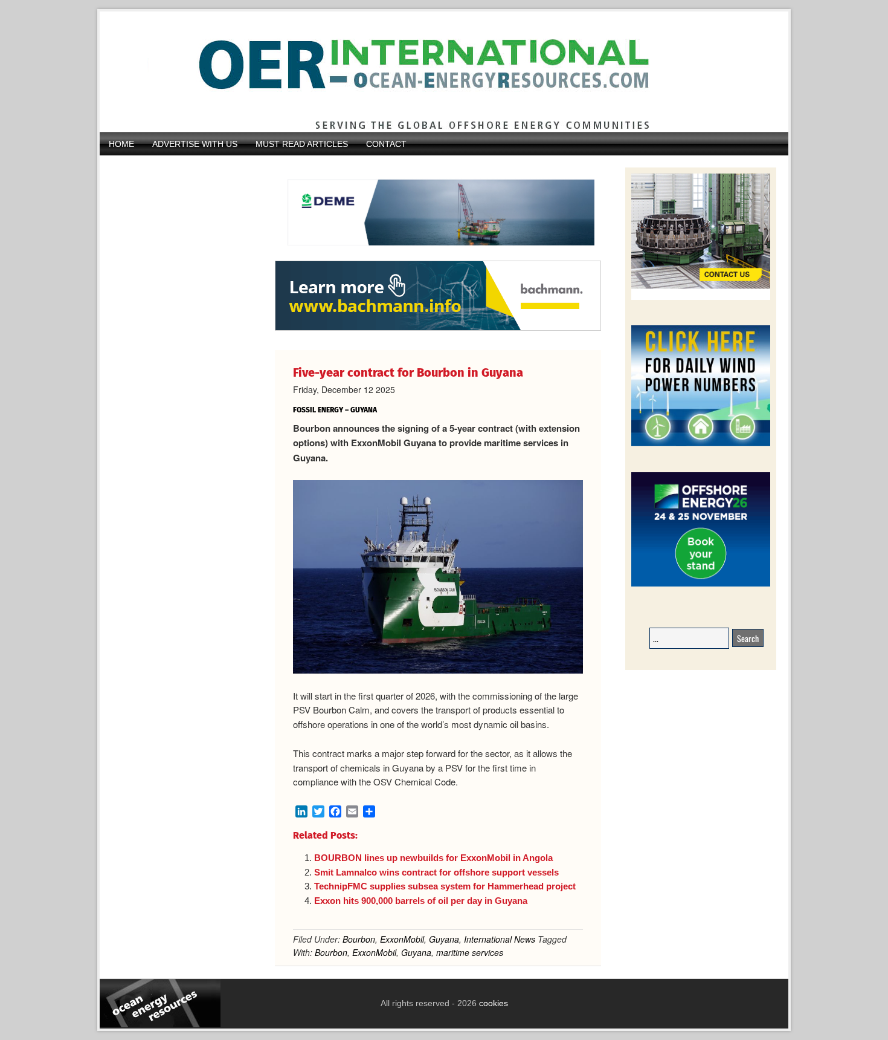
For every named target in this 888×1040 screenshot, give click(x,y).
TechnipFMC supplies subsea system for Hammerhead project (445, 886)
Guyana (444, 939)
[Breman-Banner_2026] (700, 298)
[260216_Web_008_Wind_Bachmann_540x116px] (438, 329)
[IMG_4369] (438, 254)
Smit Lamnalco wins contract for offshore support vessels (436, 872)
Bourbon (359, 939)
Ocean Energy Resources (435, 72)
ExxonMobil (402, 939)
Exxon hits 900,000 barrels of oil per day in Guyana (420, 900)
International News (499, 939)
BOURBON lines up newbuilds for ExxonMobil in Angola (434, 858)
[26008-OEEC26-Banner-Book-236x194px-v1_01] (700, 584)
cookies (492, 1003)
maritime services (469, 952)
